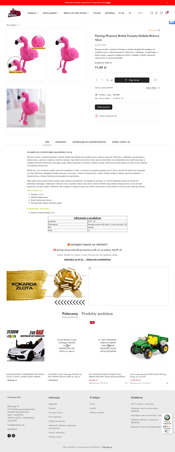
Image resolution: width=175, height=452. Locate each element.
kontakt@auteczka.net (16, 425)
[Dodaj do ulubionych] (155, 80)
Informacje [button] (54, 397)
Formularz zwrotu (56, 412)
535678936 (12, 429)
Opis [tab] (47, 142)
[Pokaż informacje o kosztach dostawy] (122, 98)
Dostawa (52, 408)
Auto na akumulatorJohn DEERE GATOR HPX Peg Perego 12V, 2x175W (148, 375)
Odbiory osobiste (97, 412)
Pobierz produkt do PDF (108, 116)
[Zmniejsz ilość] (97, 80)
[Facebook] (9, 435)
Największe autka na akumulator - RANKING (149, 415)
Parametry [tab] (60, 142)
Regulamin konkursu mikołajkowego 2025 (148, 426)
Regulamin (53, 404)
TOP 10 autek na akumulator (142, 404)
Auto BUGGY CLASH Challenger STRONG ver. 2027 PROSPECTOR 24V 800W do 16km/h (65, 375)
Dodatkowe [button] (137, 397)
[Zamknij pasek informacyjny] (167, 3)
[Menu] (171, 414)
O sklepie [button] (95, 397)
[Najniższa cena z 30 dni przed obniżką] (126, 383)
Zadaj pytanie (103, 107)
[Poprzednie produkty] (12, 342)
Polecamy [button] (70, 313)
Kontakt (93, 408)
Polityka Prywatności (57, 421)
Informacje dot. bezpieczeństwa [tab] (89, 142)
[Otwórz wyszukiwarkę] (151, 13)
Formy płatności (55, 416)
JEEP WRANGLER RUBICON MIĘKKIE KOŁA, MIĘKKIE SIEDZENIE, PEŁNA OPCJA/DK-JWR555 (107, 375)
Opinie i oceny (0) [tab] (121, 142)
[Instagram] (13, 435)
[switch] (167, 431)
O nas (92, 404)
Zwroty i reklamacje (57, 432)
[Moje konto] (156, 13)
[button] (33, 13)
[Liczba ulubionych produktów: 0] (161, 13)
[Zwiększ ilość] (107, 80)
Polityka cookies (55, 436)
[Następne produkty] (163, 342)
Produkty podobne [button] (97, 313)
